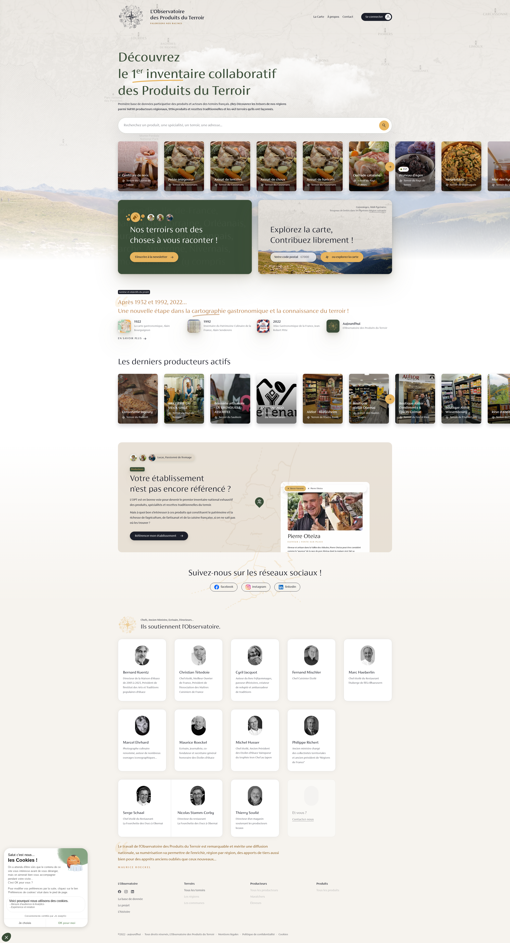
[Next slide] (390, 166)
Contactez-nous (303, 819)
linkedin (290, 587)
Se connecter (374, 17)
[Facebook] (119, 891)
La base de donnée (130, 899)
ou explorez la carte (345, 257)
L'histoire (124, 912)
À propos (333, 17)
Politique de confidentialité (258, 934)
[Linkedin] (132, 891)
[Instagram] (126, 891)
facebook (227, 587)
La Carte (318, 17)
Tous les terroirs (194, 890)
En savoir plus (130, 338)
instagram (259, 587)
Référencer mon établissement (155, 536)
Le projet (124, 905)
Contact (347, 17)
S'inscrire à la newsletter (151, 257)
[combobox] (255, 125)
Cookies (283, 934)
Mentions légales (228, 934)
